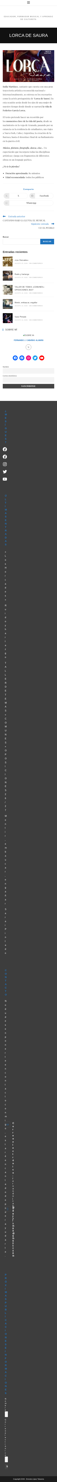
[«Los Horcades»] (8, 261)
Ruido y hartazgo (22, 274)
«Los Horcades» (21, 260)
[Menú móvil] (28, 2)
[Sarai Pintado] (8, 318)
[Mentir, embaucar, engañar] (8, 304)
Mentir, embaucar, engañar (26, 303)
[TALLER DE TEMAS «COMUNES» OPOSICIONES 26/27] (8, 290)
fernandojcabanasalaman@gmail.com (13, 1217)
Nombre (6, 367)
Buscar (6, 237)
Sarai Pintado (20, 317)
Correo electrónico (10, 376)
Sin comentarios (36, 263)
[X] (28, 347)
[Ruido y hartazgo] (8, 276)
